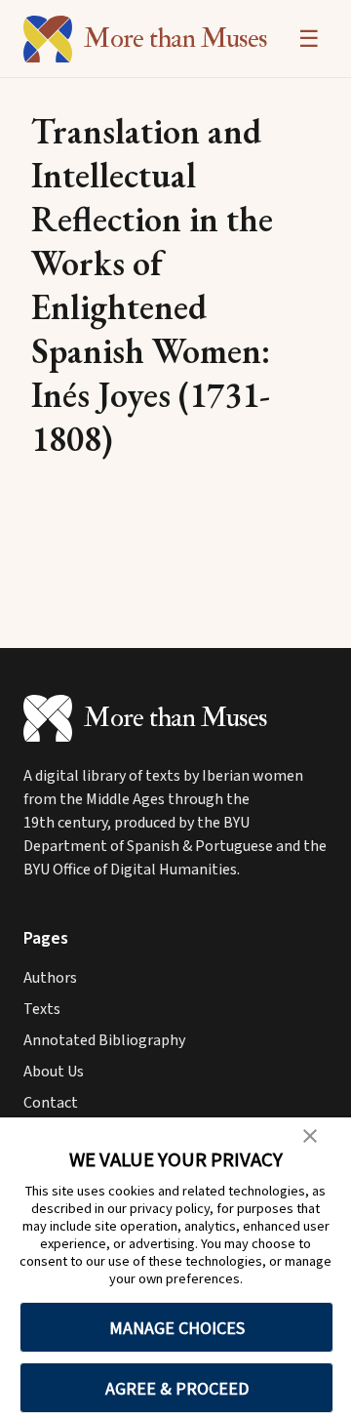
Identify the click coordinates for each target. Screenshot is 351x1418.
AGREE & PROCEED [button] (177, 1388)
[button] (310, 1136)
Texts (41, 1009)
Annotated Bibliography (104, 1040)
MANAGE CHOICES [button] (177, 1328)
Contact (50, 1103)
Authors (50, 978)
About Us (53, 1071)
